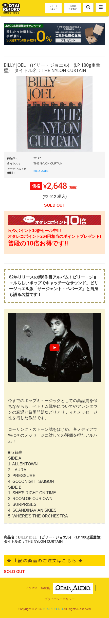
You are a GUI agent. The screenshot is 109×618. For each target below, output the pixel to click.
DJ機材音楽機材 (72, 7)
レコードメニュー (53, 7)
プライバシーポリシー (59, 599)
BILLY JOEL (40, 170)
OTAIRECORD (53, 609)
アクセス (32, 588)
